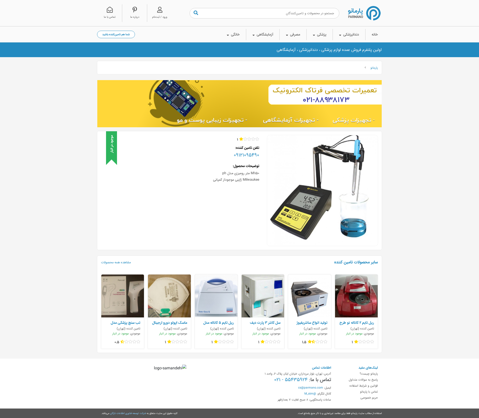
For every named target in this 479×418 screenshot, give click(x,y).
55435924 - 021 (291, 379)
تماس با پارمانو (369, 391)
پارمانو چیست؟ (369, 373)
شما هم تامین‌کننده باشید (116, 34)
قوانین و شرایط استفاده (364, 385)
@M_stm (310, 393)
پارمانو (374, 67)
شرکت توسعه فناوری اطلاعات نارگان (128, 413)
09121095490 (246, 155)
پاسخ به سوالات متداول (363, 379)
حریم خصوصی (369, 397)
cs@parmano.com (310, 387)
